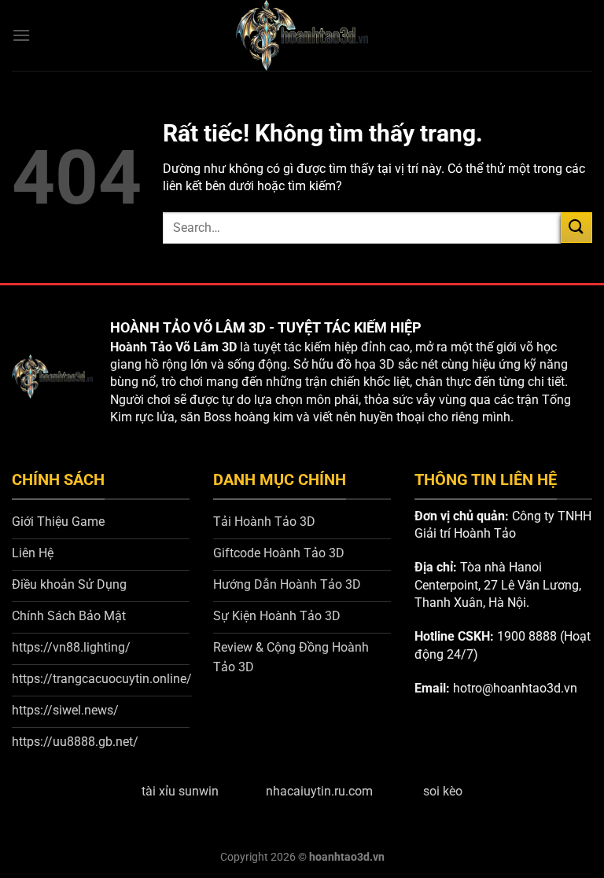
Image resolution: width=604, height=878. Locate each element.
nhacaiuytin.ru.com (319, 791)
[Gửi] (576, 227)
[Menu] (21, 35)
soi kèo (442, 791)
